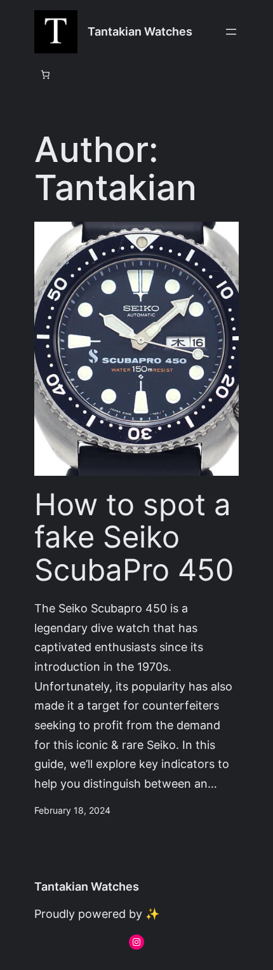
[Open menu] (231, 31)
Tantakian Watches (140, 31)
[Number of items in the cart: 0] (45, 74)
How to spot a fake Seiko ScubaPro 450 (134, 537)
